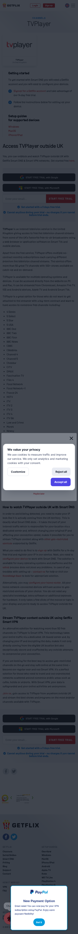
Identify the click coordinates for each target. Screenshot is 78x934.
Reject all (61, 471)
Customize (18, 471)
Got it (39, 922)
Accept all (60, 482)
